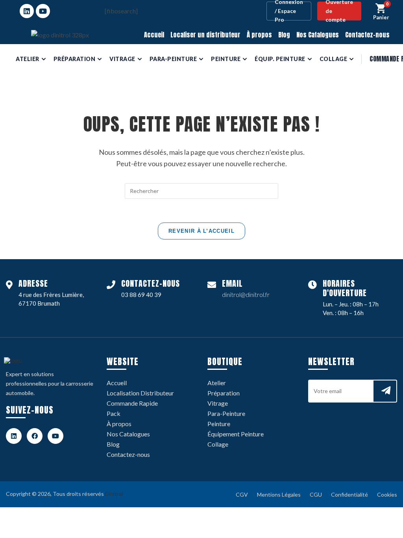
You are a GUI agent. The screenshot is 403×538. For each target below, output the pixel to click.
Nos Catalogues (317, 34)
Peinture (218, 423)
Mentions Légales (279, 494)
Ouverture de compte (339, 11)
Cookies (387, 494)
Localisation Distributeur (140, 393)
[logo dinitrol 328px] (60, 35)
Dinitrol (114, 493)
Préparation (223, 393)
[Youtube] (43, 11)
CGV (242, 494)
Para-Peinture (226, 413)
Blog (284, 34)
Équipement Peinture (235, 434)
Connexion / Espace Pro (289, 11)
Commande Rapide (132, 403)
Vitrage (217, 403)
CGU (316, 494)
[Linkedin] (27, 11)
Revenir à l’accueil (201, 231)
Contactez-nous (367, 34)
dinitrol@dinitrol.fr (246, 294)
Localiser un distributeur (205, 34)
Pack (113, 413)
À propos (259, 34)
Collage (217, 444)
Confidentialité (349, 494)
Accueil (154, 34)
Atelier (216, 382)
